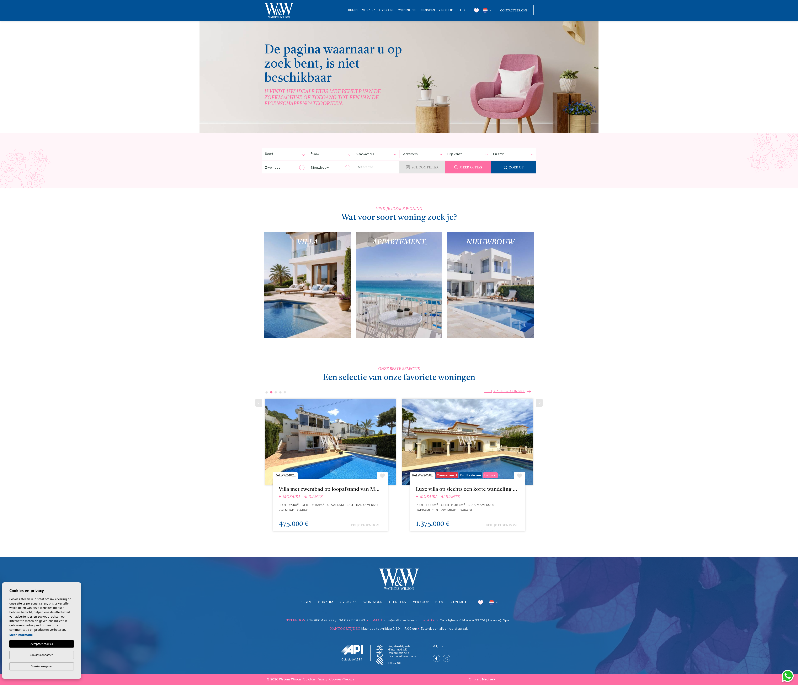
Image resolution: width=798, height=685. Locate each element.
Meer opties (470, 167)
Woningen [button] (407, 10)
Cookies (335, 679)
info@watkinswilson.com (403, 620)
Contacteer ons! (514, 10)
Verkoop (446, 10)
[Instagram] (446, 659)
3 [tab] (275, 392)
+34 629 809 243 (351, 620)
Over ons (386, 10)
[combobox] (283, 154)
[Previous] (258, 403)
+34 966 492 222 (321, 620)
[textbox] (275, 153)
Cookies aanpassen (41, 655)
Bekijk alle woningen (504, 391)
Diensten (427, 10)
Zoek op (516, 167)
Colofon (309, 679)
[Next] (539, 403)
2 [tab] (271, 392)
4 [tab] (280, 392)
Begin (353, 10)
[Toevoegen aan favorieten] (382, 475)
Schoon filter (425, 167)
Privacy (322, 679)
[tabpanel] (330, 468)
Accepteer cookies (42, 644)
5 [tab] (284, 392)
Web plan (349, 679)
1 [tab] (266, 392)
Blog (461, 10)
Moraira (369, 10)
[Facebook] (436, 659)
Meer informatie (21, 635)
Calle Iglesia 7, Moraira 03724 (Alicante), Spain (476, 620)
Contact (459, 602)
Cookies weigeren (42, 666)
